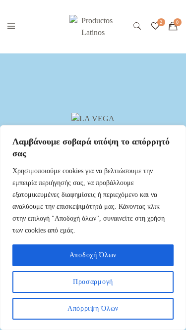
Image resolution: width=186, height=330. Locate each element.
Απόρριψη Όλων (93, 308)
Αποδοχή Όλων (93, 255)
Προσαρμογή (93, 281)
